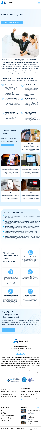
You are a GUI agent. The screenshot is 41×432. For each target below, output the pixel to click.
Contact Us (3, 413)
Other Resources (5, 420)
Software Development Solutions (8, 396)
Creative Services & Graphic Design (29, 398)
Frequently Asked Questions (7, 415)
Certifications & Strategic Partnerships (10, 418)
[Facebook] (17, 354)
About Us (3, 410)
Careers (3, 412)
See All (38, 407)
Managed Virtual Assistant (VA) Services (30, 391)
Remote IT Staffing (25, 396)
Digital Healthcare (5, 398)
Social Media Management (27, 399)
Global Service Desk (5, 389)
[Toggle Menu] (39, 2)
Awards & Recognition (6, 417)
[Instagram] (23, 354)
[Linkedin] (20, 354)
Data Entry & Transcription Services (29, 394)
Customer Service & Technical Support (30, 393)
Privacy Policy (31, 429)
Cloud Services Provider (6, 394)
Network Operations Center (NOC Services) (8, 392)
